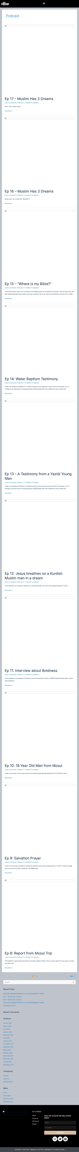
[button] (43, 3)
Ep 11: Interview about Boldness (31, 670)
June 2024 (6, 1029)
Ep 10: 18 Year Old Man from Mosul (33, 765)
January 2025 (7, 1023)
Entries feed (7, 1095)
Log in (5, 1092)
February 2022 (7, 1053)
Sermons (6, 1078)
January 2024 (7, 1032)
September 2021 (8, 1065)
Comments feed (8, 1098)
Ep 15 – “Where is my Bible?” (28, 284)
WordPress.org (7, 1101)
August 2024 (7, 1026)
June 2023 (6, 1038)
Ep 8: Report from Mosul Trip (28, 953)
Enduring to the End (9, 1005)
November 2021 (8, 1059)
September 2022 (8, 1047)
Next (72, 976)
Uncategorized (7, 1081)
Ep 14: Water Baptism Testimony (31, 379)
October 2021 (7, 1062)
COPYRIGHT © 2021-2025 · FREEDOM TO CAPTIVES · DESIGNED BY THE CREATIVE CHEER (39, 1149)
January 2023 (7, 1041)
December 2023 (8, 1035)
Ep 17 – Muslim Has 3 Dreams (29, 99)
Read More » (9, 111)
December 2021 (8, 1056)
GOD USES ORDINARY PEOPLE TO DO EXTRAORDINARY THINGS (23, 993)
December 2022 (8, 1044)
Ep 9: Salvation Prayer (23, 858)
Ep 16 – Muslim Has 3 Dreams (29, 191)
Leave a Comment (10, 102)
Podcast (20, 102)
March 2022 (7, 1050)
